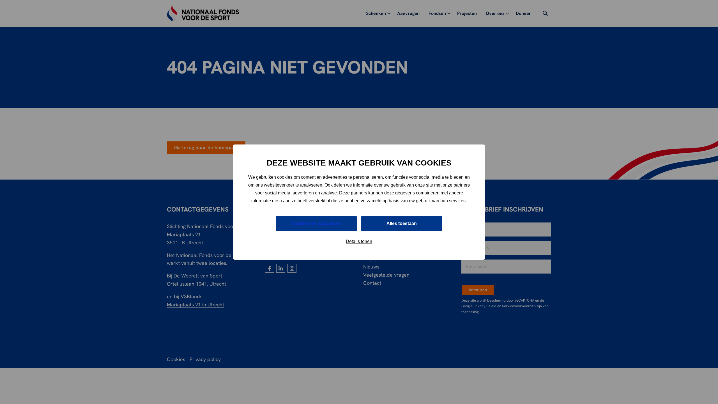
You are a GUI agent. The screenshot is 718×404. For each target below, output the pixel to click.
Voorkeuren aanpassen (316, 223)
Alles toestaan (401, 223)
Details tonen (359, 241)
